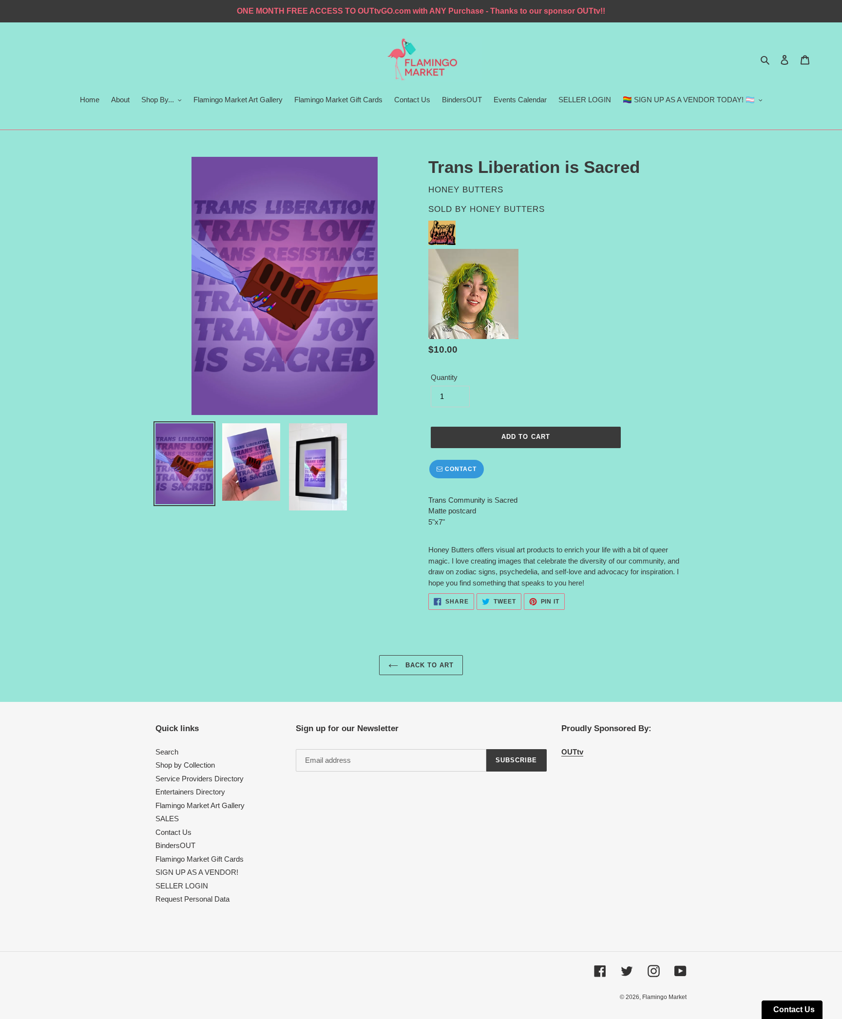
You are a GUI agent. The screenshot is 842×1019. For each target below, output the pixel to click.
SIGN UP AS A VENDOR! (196, 872)
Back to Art (428, 665)
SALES (167, 818)
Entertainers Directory (190, 792)
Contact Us (173, 832)
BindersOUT (175, 845)
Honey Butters (507, 209)
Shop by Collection (185, 765)
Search (166, 752)
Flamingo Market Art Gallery (200, 805)
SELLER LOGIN (181, 886)
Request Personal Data (192, 899)
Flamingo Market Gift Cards (199, 859)
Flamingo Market (664, 997)
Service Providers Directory (199, 778)
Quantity (444, 377)
